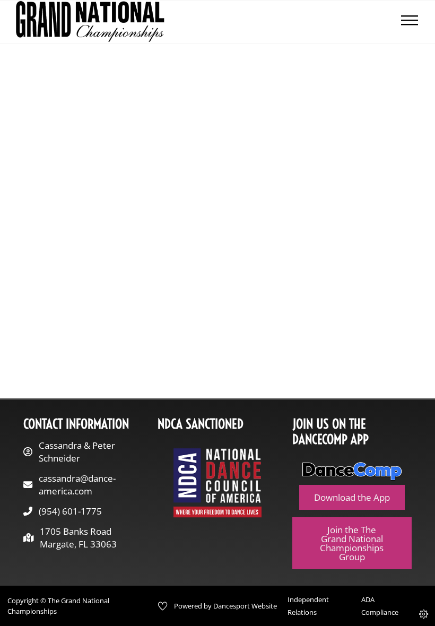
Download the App (352, 497)
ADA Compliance (379, 606)
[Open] (409, 21)
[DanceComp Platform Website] (352, 471)
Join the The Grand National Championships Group (352, 543)
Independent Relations (308, 606)
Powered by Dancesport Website (225, 606)
